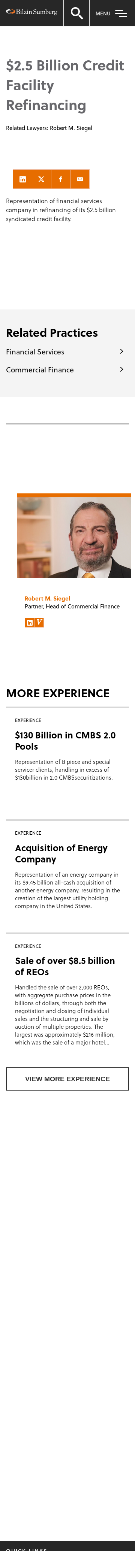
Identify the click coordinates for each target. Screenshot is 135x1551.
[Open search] (76, 13)
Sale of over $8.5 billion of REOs (65, 966)
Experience (50, 31)
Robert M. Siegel (71, 128)
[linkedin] (22, 179)
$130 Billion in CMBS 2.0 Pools (65, 740)
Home (16, 31)
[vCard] (39, 622)
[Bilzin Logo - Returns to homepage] (31, 13)
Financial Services (35, 351)
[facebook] (60, 179)
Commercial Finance (40, 369)
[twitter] (41, 179)
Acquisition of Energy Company (61, 853)
